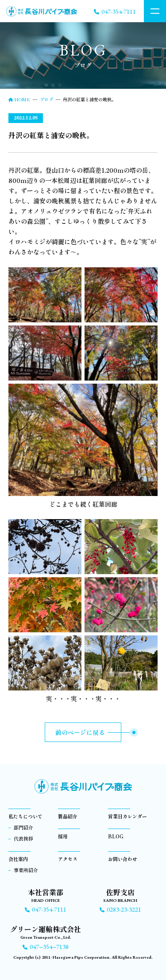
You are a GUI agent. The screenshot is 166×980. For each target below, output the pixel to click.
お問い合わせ (122, 858)
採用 (63, 836)
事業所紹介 (26, 869)
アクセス (67, 858)
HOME (22, 99)
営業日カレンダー (127, 816)
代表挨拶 (23, 838)
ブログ (46, 99)
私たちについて (25, 816)
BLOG (116, 836)
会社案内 (18, 858)
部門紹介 (23, 827)
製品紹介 (67, 816)
